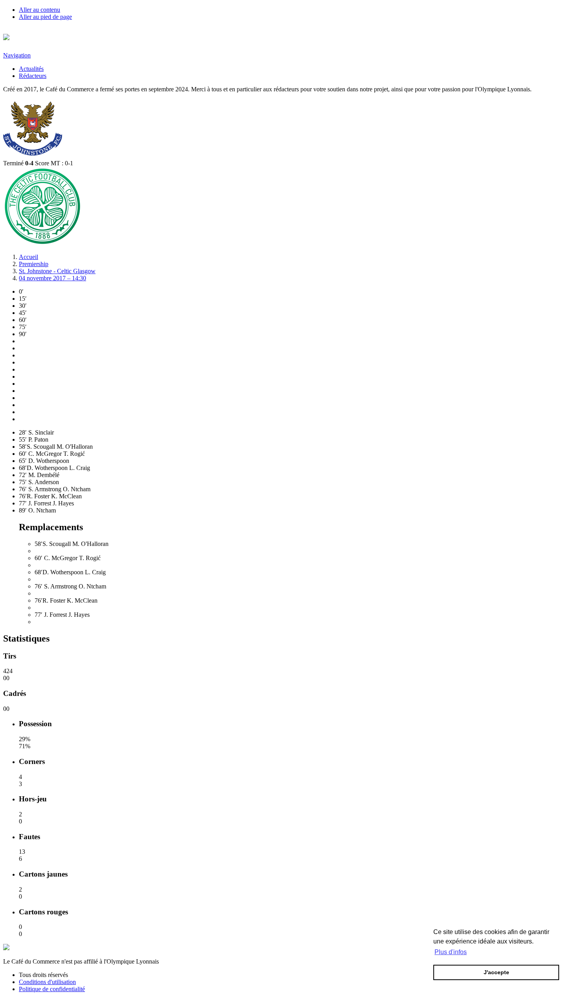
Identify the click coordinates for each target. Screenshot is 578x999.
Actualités (31, 68)
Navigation (17, 55)
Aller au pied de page (45, 16)
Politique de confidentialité (52, 989)
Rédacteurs (32, 75)
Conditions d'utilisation (47, 982)
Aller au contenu (39, 9)
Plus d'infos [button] (450, 952)
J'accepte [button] (496, 972)
